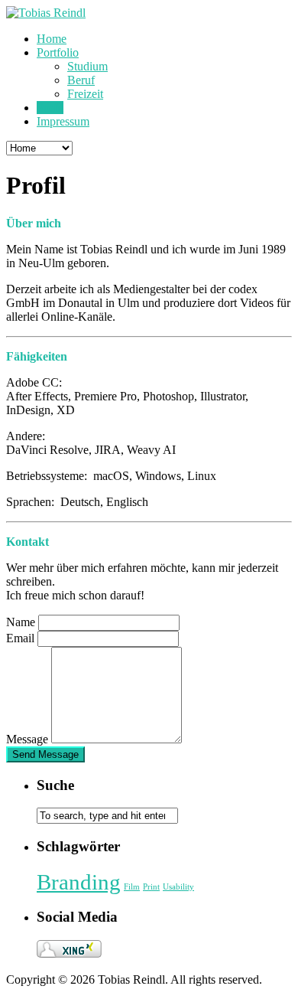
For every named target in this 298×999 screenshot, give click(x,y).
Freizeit (85, 93)
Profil (50, 107)
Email (20, 638)
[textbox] (116, 695)
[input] (109, 623)
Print (151, 887)
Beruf (81, 80)
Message (27, 739)
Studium (87, 66)
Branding (79, 882)
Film (132, 887)
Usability (178, 887)
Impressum (63, 121)
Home (51, 38)
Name (20, 621)
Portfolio (58, 52)
